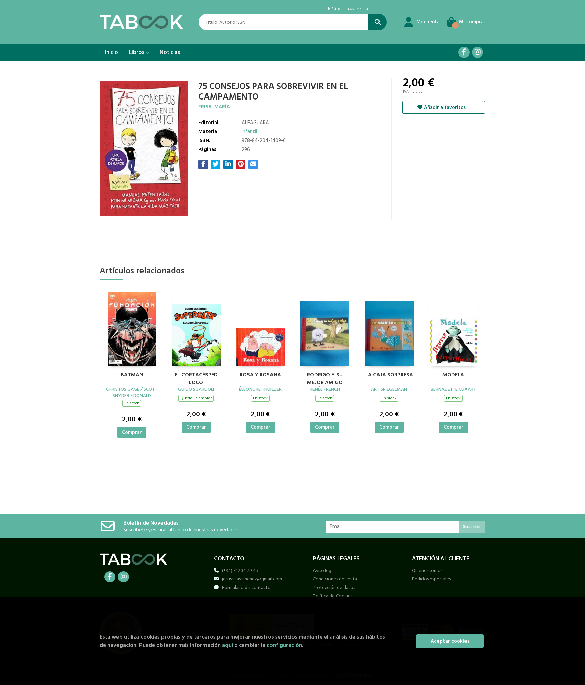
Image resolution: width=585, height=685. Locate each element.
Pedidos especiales (431, 579)
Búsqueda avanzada (349, 9)
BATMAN (132, 375)
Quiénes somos (427, 570)
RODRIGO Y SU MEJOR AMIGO (325, 377)
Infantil (249, 131)
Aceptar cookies (450, 641)
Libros (137, 52)
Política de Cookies (332, 596)
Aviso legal (324, 570)
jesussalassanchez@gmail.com (252, 579)
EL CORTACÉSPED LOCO (196, 377)
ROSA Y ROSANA (260, 375)
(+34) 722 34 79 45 (240, 570)
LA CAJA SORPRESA (389, 375)
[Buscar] (377, 22)
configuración (284, 645)
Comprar (132, 432)
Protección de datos (334, 587)
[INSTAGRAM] (477, 52)
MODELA (453, 375)
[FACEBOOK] (464, 52)
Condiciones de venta (335, 579)
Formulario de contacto (246, 587)
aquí (227, 645)
